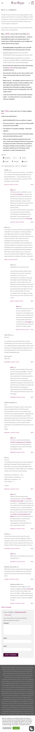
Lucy (11, 190)
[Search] (29, 3)
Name (5, 638)
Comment (6, 623)
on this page (28, 218)
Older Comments (6, 607)
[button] (31, 728)
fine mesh (10, 68)
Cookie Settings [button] (7, 728)
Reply (32, 184)
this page (28, 322)
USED (7, 111)
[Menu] (2, 3)
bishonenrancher (20, 612)
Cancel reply (7, 615)
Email (5, 646)
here (28, 34)
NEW (7, 34)
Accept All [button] (16, 728)
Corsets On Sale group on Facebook (20, 442)
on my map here (18, 194)
